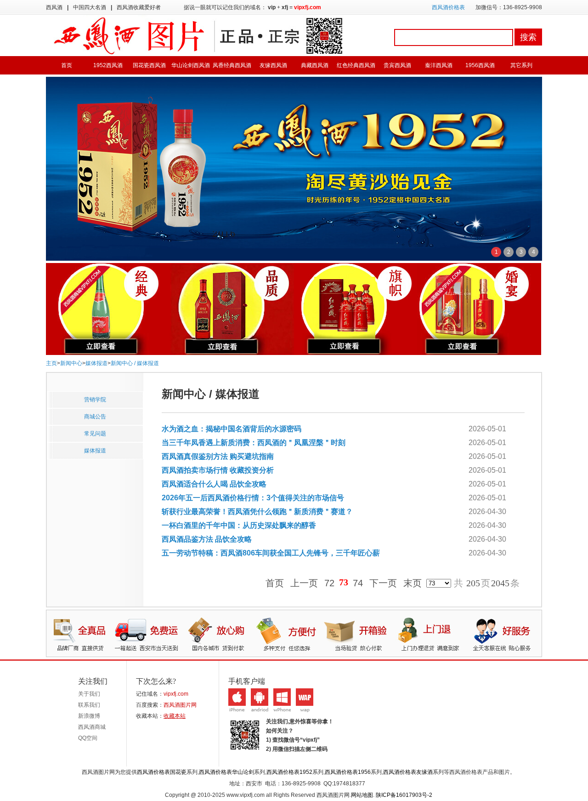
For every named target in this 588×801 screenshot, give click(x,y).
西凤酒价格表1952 (289, 772)
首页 (66, 65)
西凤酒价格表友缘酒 (408, 772)
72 (329, 583)
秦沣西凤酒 (438, 65)
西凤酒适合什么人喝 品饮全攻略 (214, 484)
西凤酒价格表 (448, 7)
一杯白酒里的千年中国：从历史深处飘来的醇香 (239, 525)
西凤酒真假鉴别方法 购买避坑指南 (218, 456)
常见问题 (95, 433)
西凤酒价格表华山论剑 (226, 772)
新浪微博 (89, 716)
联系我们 (89, 705)
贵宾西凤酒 (397, 65)
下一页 (383, 583)
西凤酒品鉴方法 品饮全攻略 (207, 539)
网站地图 (362, 795)
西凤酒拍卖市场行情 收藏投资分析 (218, 470)
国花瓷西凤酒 (149, 65)
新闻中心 (71, 363)
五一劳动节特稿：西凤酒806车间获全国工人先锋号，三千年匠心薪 (271, 553)
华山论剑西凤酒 (190, 65)
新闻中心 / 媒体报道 (135, 363)
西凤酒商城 (92, 727)
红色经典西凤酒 (356, 65)
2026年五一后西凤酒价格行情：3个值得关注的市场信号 (253, 498)
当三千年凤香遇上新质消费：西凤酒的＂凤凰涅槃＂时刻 (253, 442)
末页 (412, 583)
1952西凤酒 (108, 65)
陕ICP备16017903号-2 (404, 795)
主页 (51, 363)
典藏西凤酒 (314, 65)
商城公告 (95, 416)
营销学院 (95, 399)
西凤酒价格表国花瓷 (162, 772)
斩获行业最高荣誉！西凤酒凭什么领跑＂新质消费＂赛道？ (257, 511)
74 (358, 583)
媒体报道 (96, 363)
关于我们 (89, 694)
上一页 (304, 583)
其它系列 (521, 65)
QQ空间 (87, 738)
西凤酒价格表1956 (348, 772)
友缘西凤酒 (273, 65)
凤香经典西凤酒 (232, 65)
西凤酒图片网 (180, 705)
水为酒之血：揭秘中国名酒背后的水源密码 (231, 429)
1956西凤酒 (480, 65)
